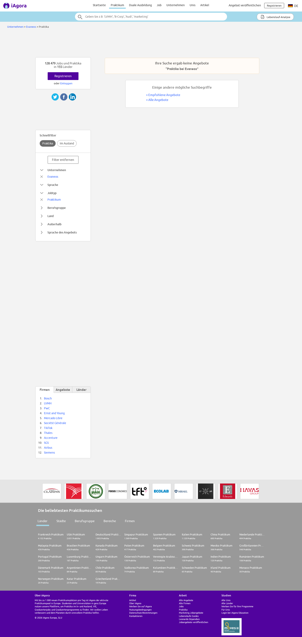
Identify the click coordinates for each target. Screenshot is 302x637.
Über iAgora (135, 603)
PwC (47, 408)
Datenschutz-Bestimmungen (143, 612)
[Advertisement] (151, 44)
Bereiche (110, 521)
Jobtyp (51, 193)
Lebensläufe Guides (189, 616)
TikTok (48, 428)
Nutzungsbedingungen (140, 609)
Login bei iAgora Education (234, 612)
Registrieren (63, 76)
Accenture (51, 437)
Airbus (48, 447)
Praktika (47, 143)
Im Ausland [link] (67, 143)
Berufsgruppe (56, 207)
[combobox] (151, 17)
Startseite (99, 5)
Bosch (48, 398)
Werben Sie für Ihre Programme (237, 606)
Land (50, 216)
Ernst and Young (54, 413)
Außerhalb (54, 224)
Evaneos (31, 26)
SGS (46, 442)
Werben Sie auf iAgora (140, 606)
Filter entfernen (63, 159)
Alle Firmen (184, 603)
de (296, 6)
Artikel (204, 5)
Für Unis (225, 609)
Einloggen (66, 83)
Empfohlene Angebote (164, 95)
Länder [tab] (81, 389)
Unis (192, 5)
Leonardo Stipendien (189, 619)
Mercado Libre (53, 418)
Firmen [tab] (45, 389)
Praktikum (117, 5)
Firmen (130, 521)
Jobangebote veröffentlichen (193, 622)
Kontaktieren (135, 616)
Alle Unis (226, 600)
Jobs (181, 606)
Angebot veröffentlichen (245, 5)
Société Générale (55, 423)
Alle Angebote (158, 100)
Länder (42, 521)
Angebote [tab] (63, 389)
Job (159, 5)
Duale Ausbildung (140, 5)
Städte (61, 521)
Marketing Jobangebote (191, 612)
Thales (48, 433)
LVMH (48, 403)
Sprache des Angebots (62, 232)
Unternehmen (175, 5)
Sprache (52, 184)
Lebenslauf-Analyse (278, 17)
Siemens (49, 452)
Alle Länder (227, 603)
